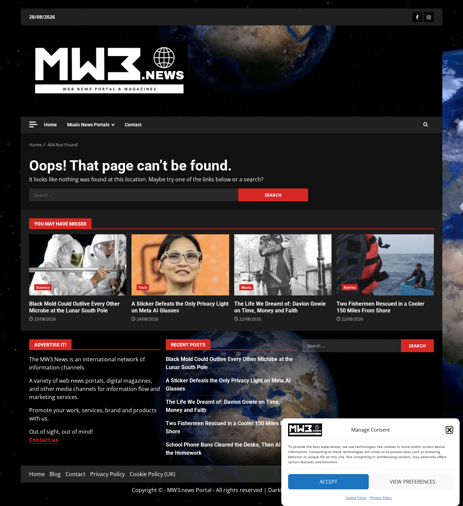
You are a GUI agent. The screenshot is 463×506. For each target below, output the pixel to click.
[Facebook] (417, 17)
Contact (133, 124)
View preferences (412, 481)
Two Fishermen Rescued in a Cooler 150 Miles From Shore (385, 264)
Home (50, 124)
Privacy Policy (381, 497)
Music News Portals (88, 124)
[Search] (425, 124)
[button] (449, 430)
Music (246, 287)
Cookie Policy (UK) (152, 474)
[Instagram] (429, 17)
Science (42, 287)
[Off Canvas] (33, 124)
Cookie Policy (356, 497)
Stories (350, 287)
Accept (328, 481)
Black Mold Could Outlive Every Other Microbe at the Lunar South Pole (77, 264)
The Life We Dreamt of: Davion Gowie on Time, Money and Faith (282, 264)
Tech (143, 287)
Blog (55, 474)
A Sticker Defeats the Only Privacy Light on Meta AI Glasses (180, 264)
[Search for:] (133, 194)
